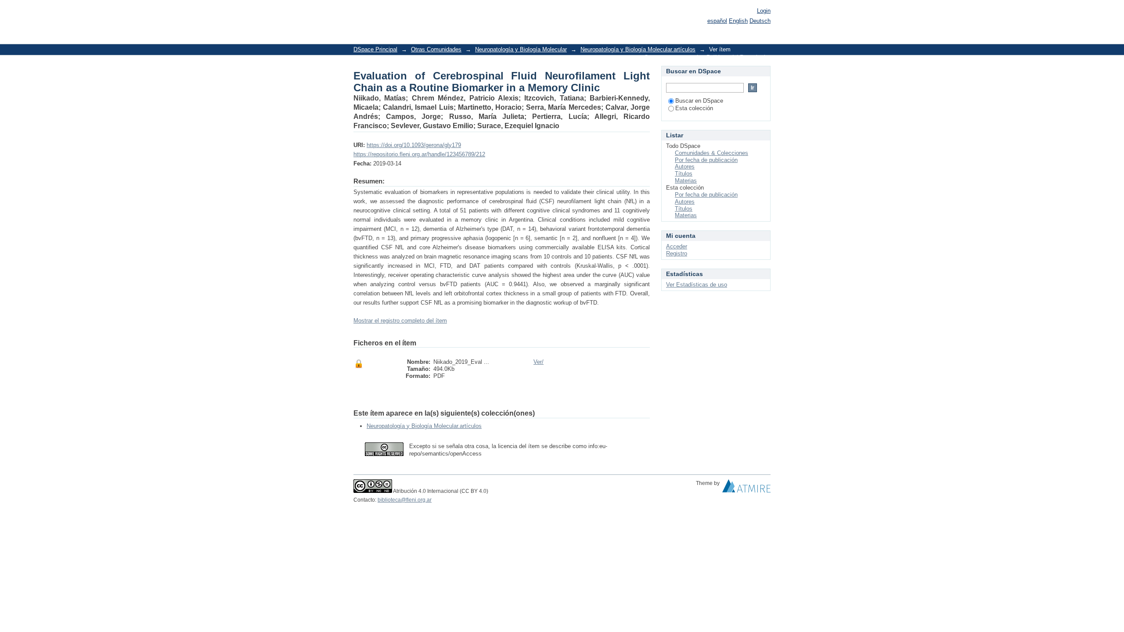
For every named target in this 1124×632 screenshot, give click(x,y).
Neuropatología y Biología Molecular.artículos (637, 49)
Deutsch (760, 21)
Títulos (683, 173)
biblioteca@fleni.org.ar (405, 500)
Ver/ (538, 362)
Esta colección (694, 108)
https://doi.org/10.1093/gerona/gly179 (414, 145)
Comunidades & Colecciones (711, 153)
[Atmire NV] (746, 488)
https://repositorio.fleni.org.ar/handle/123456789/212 (419, 154)
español (717, 21)
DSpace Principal (375, 49)
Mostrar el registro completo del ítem (400, 320)
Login (764, 10)
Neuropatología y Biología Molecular (521, 49)
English (738, 21)
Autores (685, 166)
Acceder (676, 246)
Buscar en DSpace (699, 100)
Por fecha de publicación (706, 160)
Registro (676, 253)
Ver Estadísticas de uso (696, 284)
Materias (686, 180)
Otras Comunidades (436, 49)
